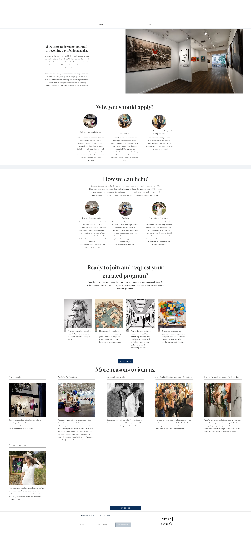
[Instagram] (164, 523)
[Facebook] (161, 523)
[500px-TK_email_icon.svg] (170, 523)
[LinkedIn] (167, 523)
